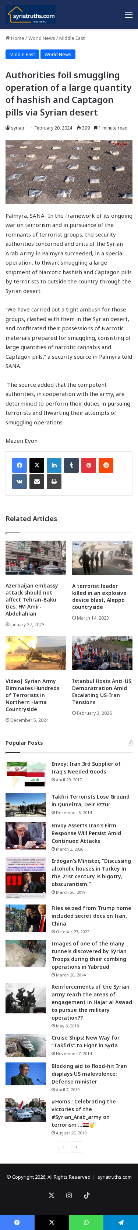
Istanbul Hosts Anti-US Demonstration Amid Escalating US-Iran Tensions (101, 692)
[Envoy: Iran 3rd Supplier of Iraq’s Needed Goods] (26, 774)
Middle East (72, 38)
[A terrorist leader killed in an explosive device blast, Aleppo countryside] (102, 558)
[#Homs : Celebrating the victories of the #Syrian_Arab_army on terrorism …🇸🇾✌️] (26, 1110)
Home (17, 38)
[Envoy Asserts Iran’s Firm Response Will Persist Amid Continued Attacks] (26, 836)
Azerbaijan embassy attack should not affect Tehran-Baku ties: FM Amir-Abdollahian (32, 599)
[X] (36, 465)
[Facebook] (19, 465)
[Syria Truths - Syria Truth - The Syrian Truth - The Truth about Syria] (31, 14)
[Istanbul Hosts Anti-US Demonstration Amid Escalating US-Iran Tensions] (102, 653)
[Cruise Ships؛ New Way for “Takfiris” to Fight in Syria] (26, 1046)
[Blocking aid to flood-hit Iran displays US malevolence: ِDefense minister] (26, 1073)
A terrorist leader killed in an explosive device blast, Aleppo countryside (99, 596)
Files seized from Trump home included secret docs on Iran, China (91, 916)
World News (41, 38)
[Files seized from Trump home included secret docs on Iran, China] (26, 918)
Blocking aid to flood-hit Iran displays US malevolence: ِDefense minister (89, 1073)
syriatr (18, 128)
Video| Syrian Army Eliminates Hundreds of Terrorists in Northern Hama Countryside (32, 695)
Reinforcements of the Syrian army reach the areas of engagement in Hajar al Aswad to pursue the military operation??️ (92, 1002)
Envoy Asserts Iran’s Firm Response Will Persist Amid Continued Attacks (86, 833)
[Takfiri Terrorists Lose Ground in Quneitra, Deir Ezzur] (26, 805)
